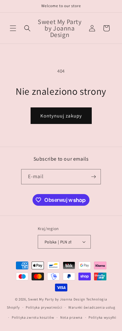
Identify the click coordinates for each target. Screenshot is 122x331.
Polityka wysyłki (102, 317)
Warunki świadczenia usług (91, 307)
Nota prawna (71, 317)
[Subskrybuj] (93, 176)
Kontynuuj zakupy (61, 116)
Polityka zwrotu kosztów (33, 317)
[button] (13, 28)
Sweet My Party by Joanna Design (56, 299)
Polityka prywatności (44, 307)
